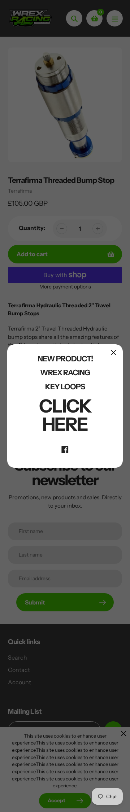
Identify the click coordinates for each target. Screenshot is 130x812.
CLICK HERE (65, 415)
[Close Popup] (113, 352)
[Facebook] (65, 448)
